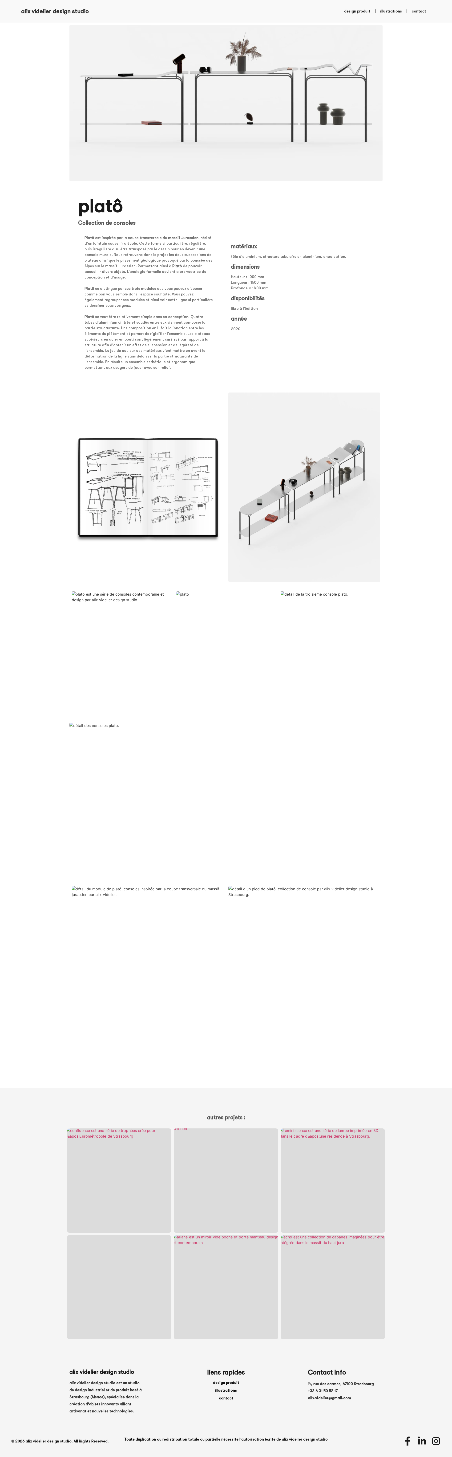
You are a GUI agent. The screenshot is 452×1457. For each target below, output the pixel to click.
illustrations (391, 11)
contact (419, 11)
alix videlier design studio (55, 11)
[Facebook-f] (407, 1441)
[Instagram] (436, 1441)
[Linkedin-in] (421, 1441)
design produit (357, 11)
